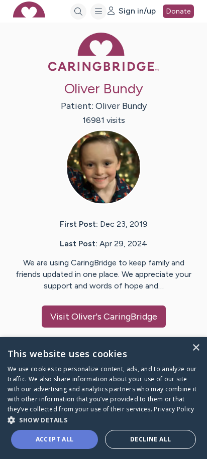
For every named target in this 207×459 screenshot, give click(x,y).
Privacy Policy (174, 409)
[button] (103, 419)
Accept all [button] (55, 439)
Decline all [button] (150, 439)
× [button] (195, 348)
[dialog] (103, 398)
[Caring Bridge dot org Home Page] (103, 69)
